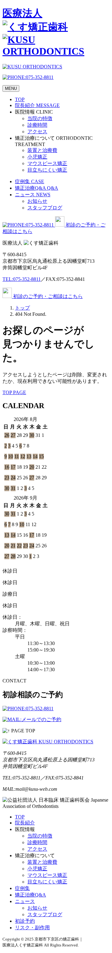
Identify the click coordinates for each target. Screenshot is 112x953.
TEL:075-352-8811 (21, 279)
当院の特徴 (39, 118)
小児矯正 (37, 156)
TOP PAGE (14, 392)
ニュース (32, 194)
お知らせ (37, 201)
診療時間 (37, 125)
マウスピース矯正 (47, 163)
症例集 (29, 181)
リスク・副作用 (32, 927)
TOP (20, 99)
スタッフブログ (44, 207)
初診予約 (25, 921)
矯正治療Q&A (36, 188)
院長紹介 (37, 105)
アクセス (37, 131)
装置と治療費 (42, 150)
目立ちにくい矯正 (47, 170)
